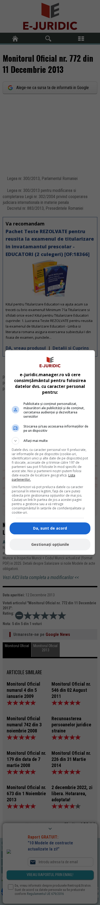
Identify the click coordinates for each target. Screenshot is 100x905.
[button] (50, 441)
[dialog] (50, 452)
